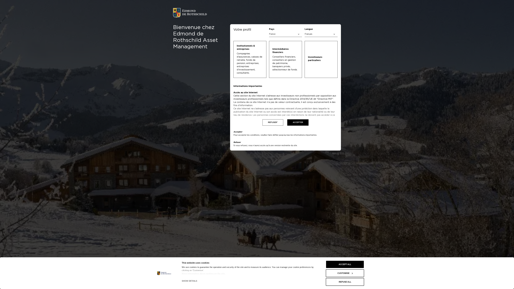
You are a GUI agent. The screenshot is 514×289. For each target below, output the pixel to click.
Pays (271, 29)
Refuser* (273, 122)
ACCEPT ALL (345, 264)
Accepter (298, 122)
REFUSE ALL (345, 282)
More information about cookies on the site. (203, 273)
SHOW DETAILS (189, 281)
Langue (309, 29)
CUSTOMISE (343, 273)
